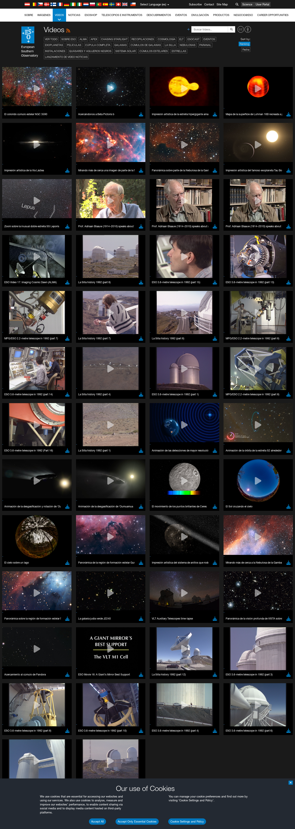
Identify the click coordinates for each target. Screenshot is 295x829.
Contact (209, 4)
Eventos (181, 15)
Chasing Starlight (114, 39)
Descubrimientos (159, 15)
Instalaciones (55, 51)
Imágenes (44, 15)
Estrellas (179, 51)
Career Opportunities (273, 15)
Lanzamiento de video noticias (66, 57)
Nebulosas (187, 45)
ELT (181, 39)
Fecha (246, 49)
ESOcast (193, 39)
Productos (221, 15)
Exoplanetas (54, 45)
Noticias (74, 15)
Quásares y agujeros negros (90, 51)
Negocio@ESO (243, 15)
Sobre (28, 15)
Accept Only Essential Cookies (137, 821)
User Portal (262, 4)
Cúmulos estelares (154, 51)
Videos (59, 15)
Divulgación (200, 15)
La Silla (170, 45)
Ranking (244, 44)
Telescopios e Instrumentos (122, 15)
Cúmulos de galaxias (146, 45)
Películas (74, 45)
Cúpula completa (97, 45)
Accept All (97, 821)
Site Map (222, 4)
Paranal (205, 45)
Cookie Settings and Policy (187, 821)
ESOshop (91, 15)
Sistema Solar (125, 51)
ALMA (83, 39)
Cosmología (166, 39)
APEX (94, 39)
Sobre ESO (68, 39)
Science (247, 4)
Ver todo (51, 39)
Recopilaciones (143, 39)
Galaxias (120, 45)
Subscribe (195, 4)
